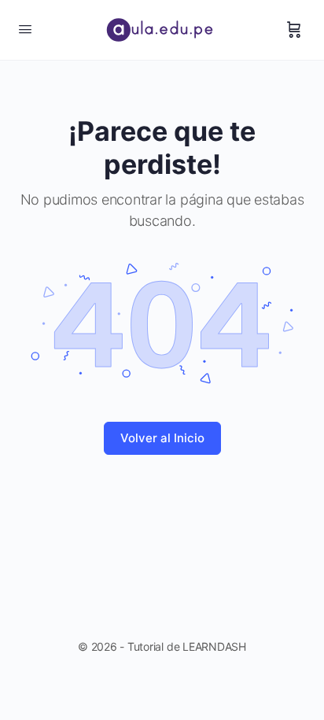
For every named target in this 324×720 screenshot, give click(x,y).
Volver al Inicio (162, 437)
